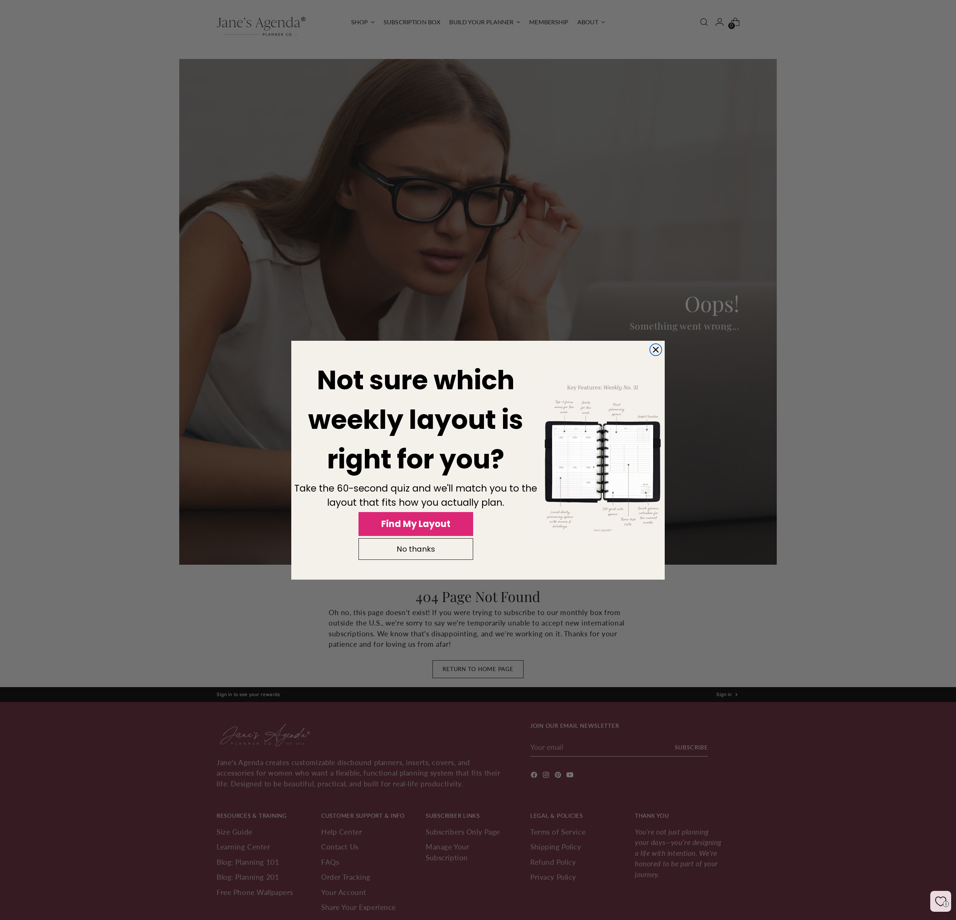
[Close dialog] (656, 350)
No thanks (416, 549)
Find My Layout (415, 524)
